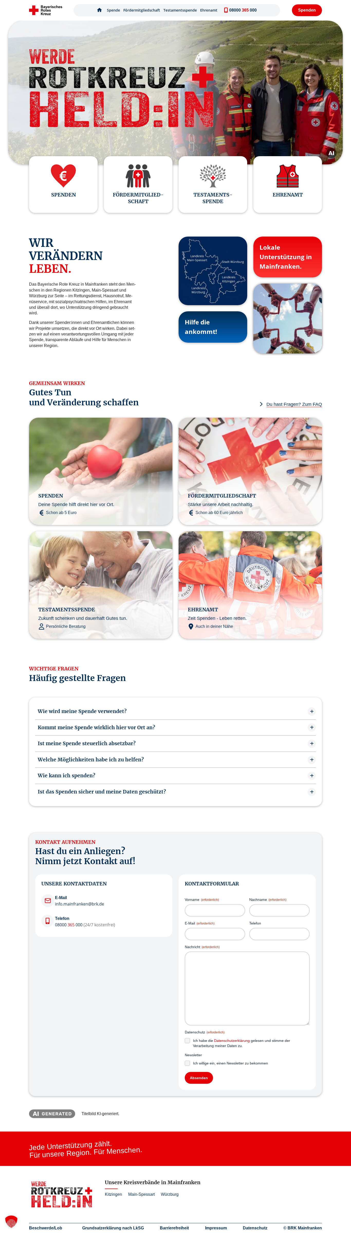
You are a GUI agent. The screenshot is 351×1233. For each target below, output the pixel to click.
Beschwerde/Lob (45, 1228)
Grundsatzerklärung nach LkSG (113, 1228)
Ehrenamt (208, 10)
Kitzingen (113, 1194)
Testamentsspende (180, 10)
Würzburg (170, 1194)
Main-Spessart (141, 1194)
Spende (113, 10)
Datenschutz (255, 1228)
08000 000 (68, 925)
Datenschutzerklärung (232, 1041)
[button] (11, 1221)
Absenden (199, 1078)
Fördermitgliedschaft (141, 10)
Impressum (216, 1228)
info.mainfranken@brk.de (79, 904)
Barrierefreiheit (174, 1228)
